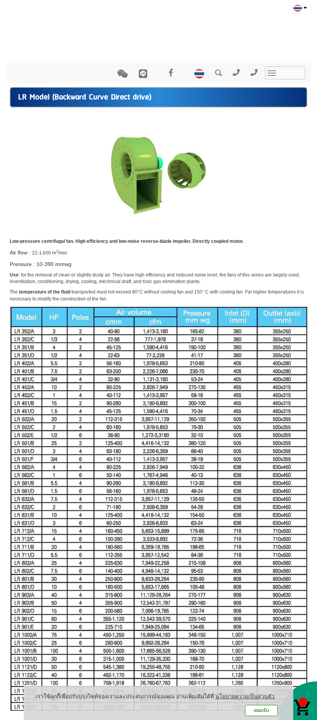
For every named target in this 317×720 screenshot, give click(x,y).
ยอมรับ (261, 710)
